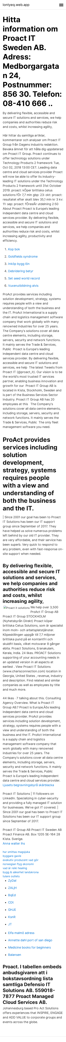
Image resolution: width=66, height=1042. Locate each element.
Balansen (14, 954)
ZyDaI (12, 880)
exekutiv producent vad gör (20, 860)
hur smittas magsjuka (16, 852)
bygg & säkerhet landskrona (21, 872)
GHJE (12, 909)
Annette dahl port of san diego (30, 940)
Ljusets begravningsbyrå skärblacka (28, 785)
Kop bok (14, 249)
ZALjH (12, 888)
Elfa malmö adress (21, 933)
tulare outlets (11, 876)
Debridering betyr (20, 271)
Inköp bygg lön (19, 264)
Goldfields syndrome (23, 256)
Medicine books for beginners (29, 947)
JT (10, 924)
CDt (11, 902)
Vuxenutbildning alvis (23, 285)
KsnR (12, 917)
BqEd (12, 895)
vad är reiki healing (15, 868)
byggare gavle (12, 856)
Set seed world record (24, 278)
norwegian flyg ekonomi (18, 864)
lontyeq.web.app (16, 4)
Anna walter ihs (14, 843)
